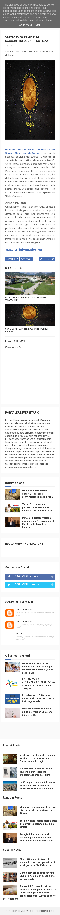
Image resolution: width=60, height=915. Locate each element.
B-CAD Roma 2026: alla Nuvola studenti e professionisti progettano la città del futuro (36, 771)
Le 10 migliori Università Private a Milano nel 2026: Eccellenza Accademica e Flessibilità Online (38, 785)
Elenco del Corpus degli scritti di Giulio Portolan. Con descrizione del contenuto (37, 876)
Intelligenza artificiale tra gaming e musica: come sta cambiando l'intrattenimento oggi (38, 758)
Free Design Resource (42, 911)
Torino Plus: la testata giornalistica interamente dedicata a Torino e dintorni (37, 507)
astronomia (12, 259)
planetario (26, 259)
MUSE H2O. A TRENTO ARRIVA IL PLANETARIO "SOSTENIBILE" (25, 298)
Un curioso (21, 634)
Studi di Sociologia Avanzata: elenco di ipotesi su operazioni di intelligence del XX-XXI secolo (37, 862)
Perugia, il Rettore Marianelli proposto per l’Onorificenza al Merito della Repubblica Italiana (36, 837)
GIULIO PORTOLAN (24, 610)
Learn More (25, 25)
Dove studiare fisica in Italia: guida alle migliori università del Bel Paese (37, 711)
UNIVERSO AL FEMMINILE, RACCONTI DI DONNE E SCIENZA (26, 330)
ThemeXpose (23, 911)
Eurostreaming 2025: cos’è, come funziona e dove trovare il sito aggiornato (38, 698)
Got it (39, 25)
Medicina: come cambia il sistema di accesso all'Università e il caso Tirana (37, 493)
